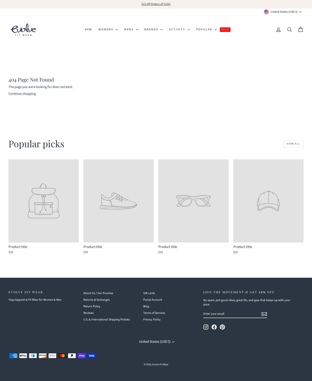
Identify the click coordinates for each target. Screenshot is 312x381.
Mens (129, 29)
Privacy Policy (152, 319)
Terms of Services (154, 313)
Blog (146, 306)
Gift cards (149, 293)
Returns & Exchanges (96, 300)
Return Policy (91, 306)
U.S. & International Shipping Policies (106, 319)
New (88, 29)
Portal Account (152, 300)
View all (293, 144)
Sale (225, 29)
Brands (152, 29)
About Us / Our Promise (98, 293)
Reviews (88, 313)
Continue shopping (22, 93)
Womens (106, 29)
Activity (177, 29)
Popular (205, 29)
